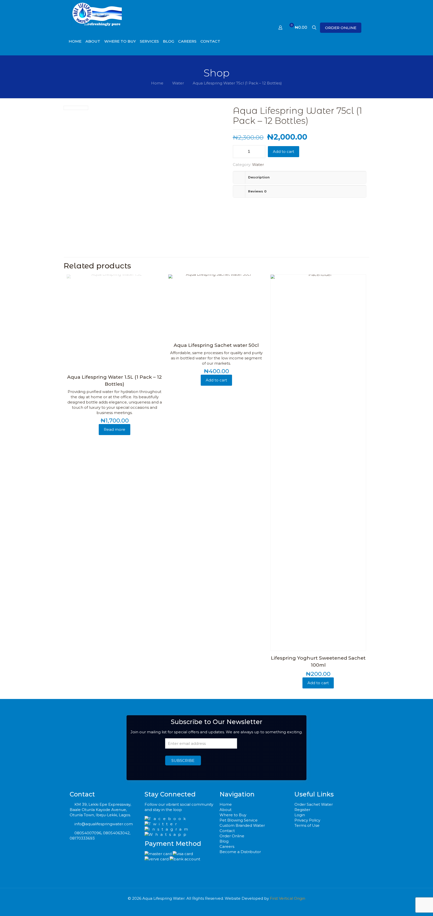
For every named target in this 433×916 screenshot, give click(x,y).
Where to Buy (233, 814)
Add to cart (283, 151)
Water (178, 83)
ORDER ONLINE (340, 27)
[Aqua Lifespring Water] (97, 14)
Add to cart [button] (216, 380)
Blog (224, 841)
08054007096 (87, 833)
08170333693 (82, 838)
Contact (227, 830)
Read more (114, 429)
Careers (227, 846)
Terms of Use (306, 825)
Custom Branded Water (242, 825)
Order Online (232, 836)
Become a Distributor (240, 851)
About (226, 809)
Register (302, 809)
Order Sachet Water (313, 804)
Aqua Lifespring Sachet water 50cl (216, 345)
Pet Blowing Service (239, 820)
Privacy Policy (307, 820)
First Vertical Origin (287, 898)
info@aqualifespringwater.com (103, 824)
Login (299, 814)
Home (157, 83)
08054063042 (116, 833)
